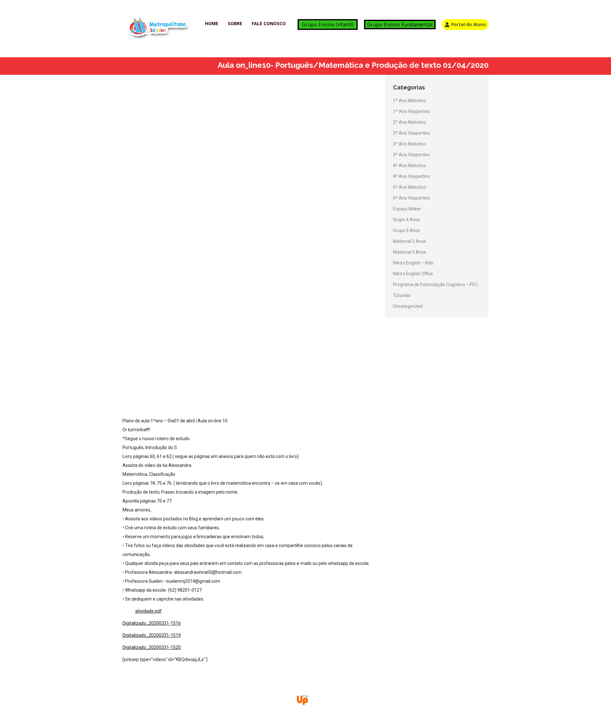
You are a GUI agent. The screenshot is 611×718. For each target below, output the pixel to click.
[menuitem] (211, 23)
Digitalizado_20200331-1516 (152, 623)
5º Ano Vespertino (411, 198)
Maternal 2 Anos (409, 241)
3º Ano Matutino (409, 143)
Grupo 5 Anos (406, 230)
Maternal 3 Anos (409, 252)
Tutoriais (402, 295)
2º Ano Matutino (409, 122)
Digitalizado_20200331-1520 (152, 647)
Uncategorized (408, 306)
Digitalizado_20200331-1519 (152, 635)
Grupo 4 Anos (406, 219)
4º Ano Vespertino (411, 176)
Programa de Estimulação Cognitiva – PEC (435, 284)
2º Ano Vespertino (411, 133)
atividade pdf (148, 611)
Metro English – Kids (413, 262)
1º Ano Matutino (409, 100)
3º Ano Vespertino (411, 154)
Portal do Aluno (468, 24)
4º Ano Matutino (409, 165)
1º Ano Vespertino (411, 111)
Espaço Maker (407, 208)
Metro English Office (413, 273)
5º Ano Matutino (409, 187)
